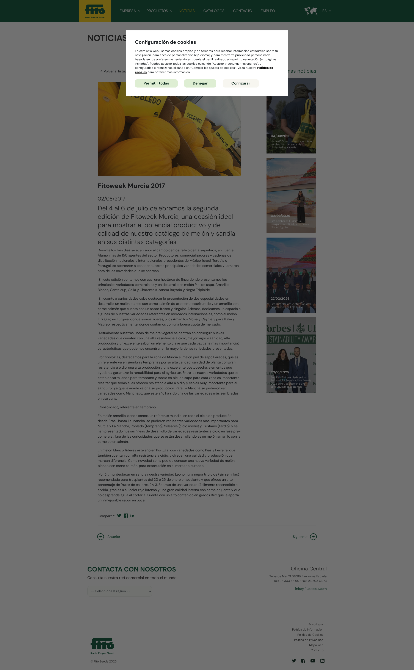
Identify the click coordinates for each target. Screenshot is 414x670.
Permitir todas (156, 83)
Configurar (240, 83)
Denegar (200, 83)
